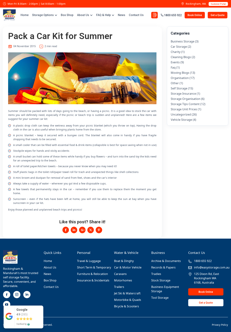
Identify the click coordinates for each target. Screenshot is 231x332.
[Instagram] (16, 294)
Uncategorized (181, 114)
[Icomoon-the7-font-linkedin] (26, 294)
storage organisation (185, 99)
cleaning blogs (181, 57)
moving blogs (180, 73)
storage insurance (183, 94)
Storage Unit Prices (184, 109)
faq (173, 67)
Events (175, 62)
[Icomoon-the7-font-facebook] (6, 294)
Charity (175, 52)
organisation (180, 78)
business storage (182, 41)
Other (175, 83)
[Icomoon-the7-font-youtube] (6, 304)
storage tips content (185, 104)
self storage (179, 88)
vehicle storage (181, 120)
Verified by (21, 324)
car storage (179, 47)
